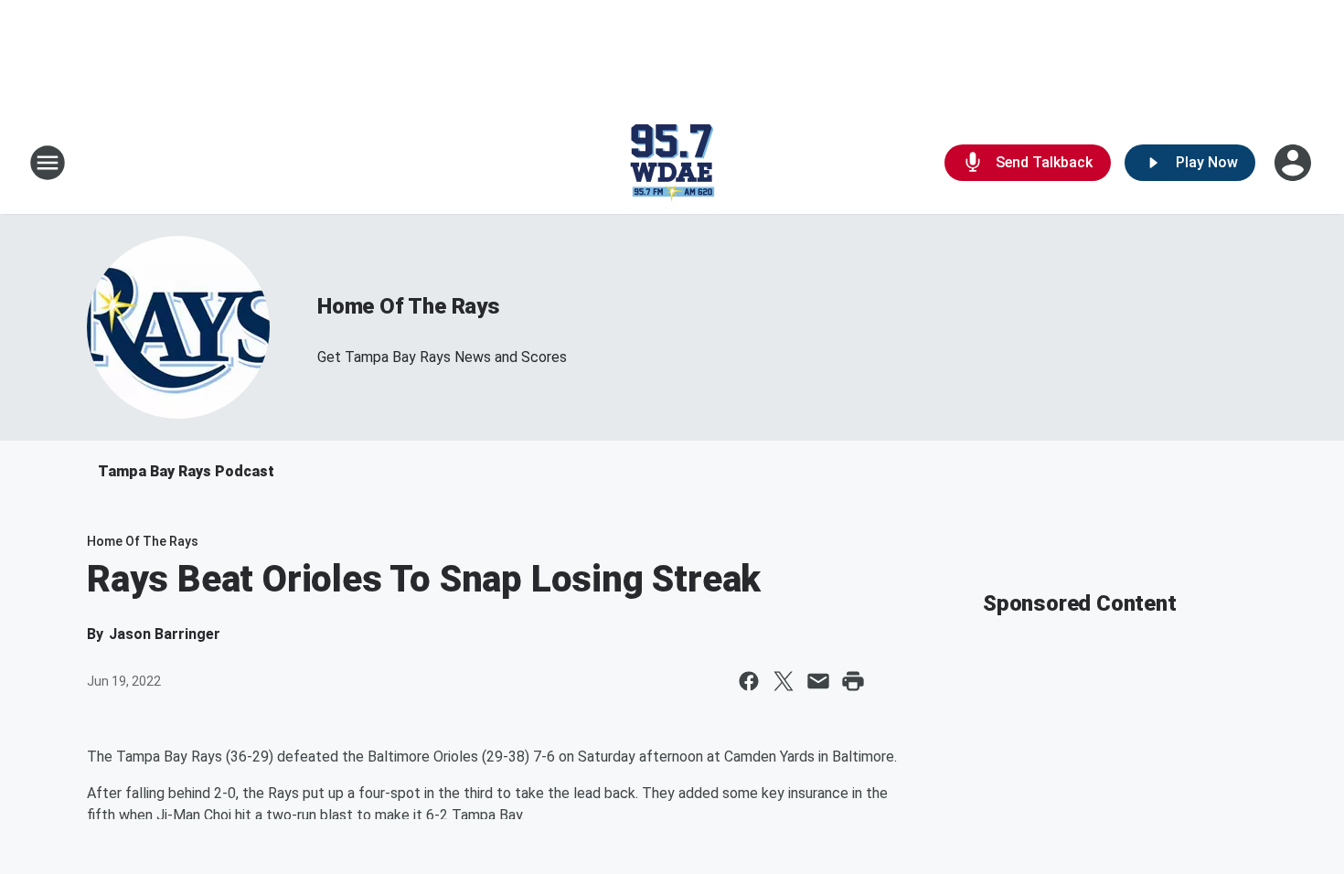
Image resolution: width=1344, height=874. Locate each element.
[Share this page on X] (783, 681)
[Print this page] (853, 681)
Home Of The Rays (408, 306)
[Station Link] (672, 162)
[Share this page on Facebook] (749, 681)
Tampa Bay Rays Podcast (186, 471)
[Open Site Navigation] (47, 162)
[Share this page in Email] (818, 681)
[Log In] (1295, 162)
